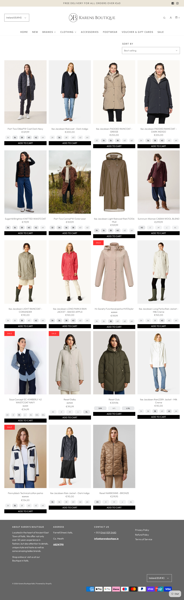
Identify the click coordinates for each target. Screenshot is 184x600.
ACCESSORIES (90, 32)
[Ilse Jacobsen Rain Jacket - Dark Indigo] (70, 456)
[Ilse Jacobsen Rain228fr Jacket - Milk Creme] (158, 363)
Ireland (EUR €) (14, 17)
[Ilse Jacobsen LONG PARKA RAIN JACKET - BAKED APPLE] (70, 272)
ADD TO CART (25, 143)
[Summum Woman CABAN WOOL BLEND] (158, 182)
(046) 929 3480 (108, 532)
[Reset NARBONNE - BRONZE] (114, 456)
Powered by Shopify (44, 583)
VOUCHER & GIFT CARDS (137, 32)
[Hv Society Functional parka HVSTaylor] (114, 272)
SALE (161, 32)
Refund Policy (142, 534)
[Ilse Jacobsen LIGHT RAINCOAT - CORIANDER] (25, 272)
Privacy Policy (142, 529)
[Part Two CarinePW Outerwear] (70, 182)
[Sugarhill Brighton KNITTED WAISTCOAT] (25, 182)
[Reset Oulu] (114, 363)
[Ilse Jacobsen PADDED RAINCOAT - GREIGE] (114, 92)
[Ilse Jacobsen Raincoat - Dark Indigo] (70, 92)
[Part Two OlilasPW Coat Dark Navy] (25, 92)
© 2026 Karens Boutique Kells (23, 583)
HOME (24, 32)
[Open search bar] (164, 17)
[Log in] (170, 18)
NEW (35, 32)
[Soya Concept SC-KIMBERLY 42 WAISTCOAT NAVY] (25, 363)
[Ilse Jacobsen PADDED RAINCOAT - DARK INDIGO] (158, 92)
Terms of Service (143, 539)
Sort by (127, 44)
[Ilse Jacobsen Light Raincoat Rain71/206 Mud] (114, 182)
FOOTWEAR (110, 32)
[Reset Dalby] (70, 363)
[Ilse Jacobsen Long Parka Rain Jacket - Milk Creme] (158, 272)
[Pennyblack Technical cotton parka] (25, 456)
